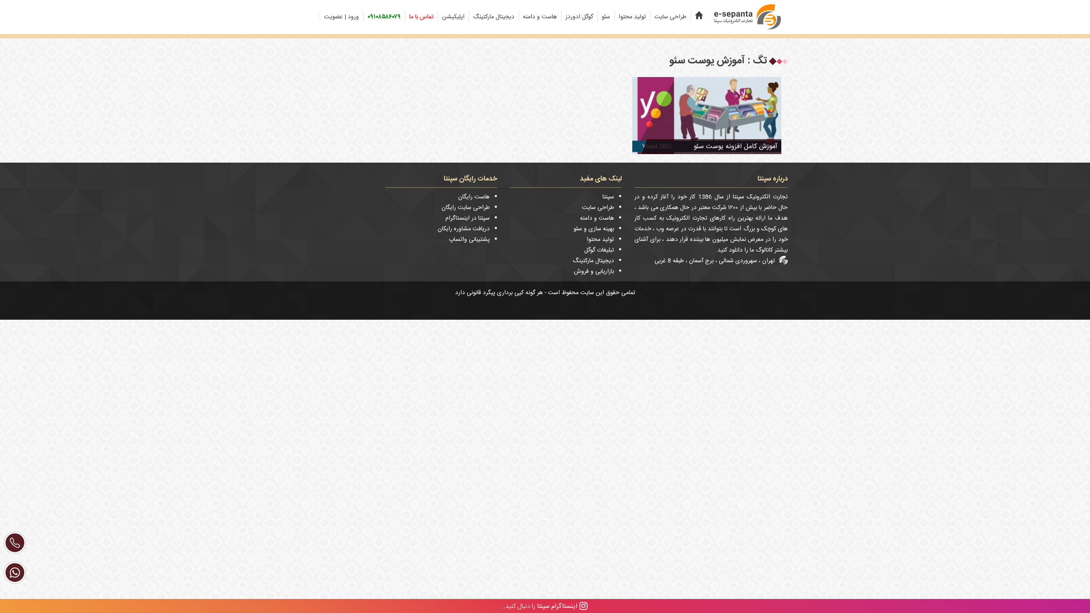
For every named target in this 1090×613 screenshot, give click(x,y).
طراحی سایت (670, 17)
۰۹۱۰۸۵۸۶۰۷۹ (384, 17)
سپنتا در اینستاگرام (467, 218)
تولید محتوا (632, 17)
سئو (606, 17)
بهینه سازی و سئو (594, 229)
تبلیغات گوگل (599, 250)
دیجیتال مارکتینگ (493, 17)
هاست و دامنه (540, 17)
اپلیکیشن (453, 17)
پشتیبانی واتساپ (469, 240)
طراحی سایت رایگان (466, 208)
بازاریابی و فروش (594, 271)
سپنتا (608, 197)
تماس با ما (421, 17)
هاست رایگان (474, 197)
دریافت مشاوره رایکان (464, 229)
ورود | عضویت (341, 17)
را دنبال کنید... (538, 606)
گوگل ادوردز (579, 17)
